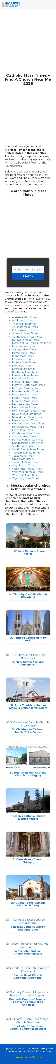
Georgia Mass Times (24, 349)
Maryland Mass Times (25, 381)
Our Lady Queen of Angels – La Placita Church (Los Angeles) (28, 1002)
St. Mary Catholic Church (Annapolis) (28, 663)
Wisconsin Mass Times (25, 475)
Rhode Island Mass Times (27, 442)
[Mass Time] (11, 4)
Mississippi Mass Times (25, 394)
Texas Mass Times (23, 455)
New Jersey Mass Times (26, 413)
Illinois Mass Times (23, 359)
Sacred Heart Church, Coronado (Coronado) (27, 976)
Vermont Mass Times (25, 462)
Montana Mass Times (25, 401)
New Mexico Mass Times (27, 417)
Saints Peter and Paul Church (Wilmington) (28, 952)
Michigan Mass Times (25, 388)
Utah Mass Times (22, 459)
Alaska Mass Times (23, 320)
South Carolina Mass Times (28, 446)
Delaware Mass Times (25, 339)
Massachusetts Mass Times (28, 385)
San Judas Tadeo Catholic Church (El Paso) (27, 904)
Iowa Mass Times (22, 365)
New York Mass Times (25, 420)
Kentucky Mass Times (25, 372)
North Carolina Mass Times (28, 423)
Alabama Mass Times (24, 317)
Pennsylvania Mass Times (27, 439)
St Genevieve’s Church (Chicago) (28, 861)
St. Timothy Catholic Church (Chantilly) (28, 596)
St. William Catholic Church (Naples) (28, 552)
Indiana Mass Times (24, 362)
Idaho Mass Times (23, 356)
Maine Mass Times (23, 378)
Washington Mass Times (27, 468)
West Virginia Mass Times (27, 471)
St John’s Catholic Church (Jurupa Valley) (28, 817)
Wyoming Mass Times (25, 478)
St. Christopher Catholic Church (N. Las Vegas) (28, 731)
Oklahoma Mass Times (26, 433)
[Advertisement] (28, 43)
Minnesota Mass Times (26, 391)
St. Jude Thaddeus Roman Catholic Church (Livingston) (28, 707)
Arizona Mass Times (24, 323)
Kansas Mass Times (23, 368)
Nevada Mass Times (24, 407)
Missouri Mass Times (24, 397)
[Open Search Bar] (42, 4)
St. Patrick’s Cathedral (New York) (28, 639)
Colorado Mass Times (25, 333)
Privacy (27, 1056)
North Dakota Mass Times (28, 426)
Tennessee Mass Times (26, 452)
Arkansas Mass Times (25, 326)
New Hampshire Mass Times (29, 410)
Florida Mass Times (23, 346)
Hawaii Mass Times (23, 352)
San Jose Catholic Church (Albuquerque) (28, 928)
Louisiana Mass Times (25, 375)
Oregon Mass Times (24, 436)
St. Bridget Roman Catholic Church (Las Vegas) (28, 774)
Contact (38, 1056)
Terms (17, 1056)
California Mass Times (25, 330)
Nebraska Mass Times (25, 404)
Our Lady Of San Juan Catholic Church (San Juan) (28, 1027)
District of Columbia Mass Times (31, 343)
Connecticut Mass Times (27, 336)
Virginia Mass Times (24, 465)
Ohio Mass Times (22, 430)
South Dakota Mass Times (28, 449)
